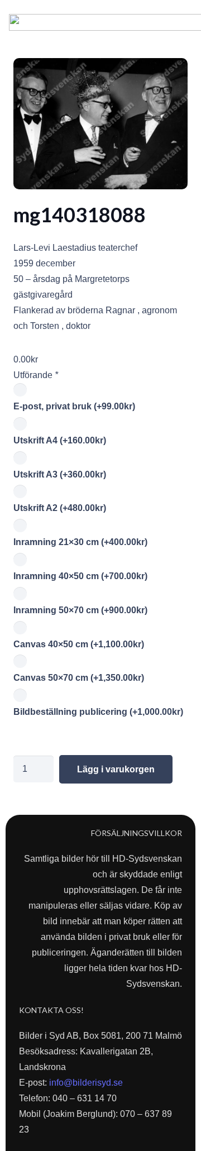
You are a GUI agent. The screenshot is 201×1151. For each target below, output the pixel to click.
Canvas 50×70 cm (78, 677)
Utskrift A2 (59, 508)
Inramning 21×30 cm (80, 542)
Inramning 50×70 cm (80, 610)
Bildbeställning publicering (98, 712)
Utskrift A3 (59, 474)
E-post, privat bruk (74, 406)
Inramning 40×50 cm (80, 576)
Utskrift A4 (59, 440)
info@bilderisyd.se (86, 1082)
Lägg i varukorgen (116, 769)
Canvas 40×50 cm (78, 644)
